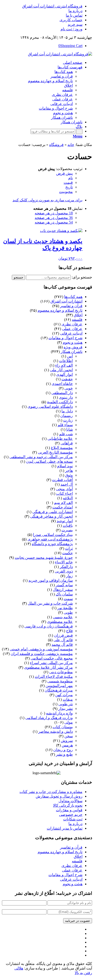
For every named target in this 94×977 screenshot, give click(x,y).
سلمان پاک (64, 594)
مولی (68, 722)
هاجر (69, 471)
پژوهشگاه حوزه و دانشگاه (52, 544)
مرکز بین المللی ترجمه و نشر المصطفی (41, 457)
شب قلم (66, 434)
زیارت (68, 420)
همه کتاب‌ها (73, 297)
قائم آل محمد (62, 644)
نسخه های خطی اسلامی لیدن (49, 461)
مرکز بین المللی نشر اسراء (51, 663)
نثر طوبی (65, 704)
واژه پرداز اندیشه (59, 713)
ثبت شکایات (72, 819)
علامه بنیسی (63, 617)
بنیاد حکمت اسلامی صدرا (53, 535)
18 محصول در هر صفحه (54, 213)
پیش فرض (64, 173)
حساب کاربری (71, 20)
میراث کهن (64, 695)
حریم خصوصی (70, 814)
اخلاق (78, 315)
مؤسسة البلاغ (62, 448)
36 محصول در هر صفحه (54, 218)
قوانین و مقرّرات (69, 810)
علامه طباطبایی (60, 438)
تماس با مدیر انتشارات (64, 828)
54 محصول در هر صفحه (54, 222)
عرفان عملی (72, 329)
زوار (69, 576)
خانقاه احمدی (62, 384)
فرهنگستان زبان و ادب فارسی (48, 626)
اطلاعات (66, 361)
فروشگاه (56, 145)
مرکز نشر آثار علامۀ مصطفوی (48, 667)
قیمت (68, 182)
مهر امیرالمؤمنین (59, 686)
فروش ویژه (73, 347)
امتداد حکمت (62, 507)
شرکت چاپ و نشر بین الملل (50, 603)
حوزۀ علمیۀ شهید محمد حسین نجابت (44, 557)
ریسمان (66, 416)
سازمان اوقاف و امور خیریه (50, 580)
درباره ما (75, 11)
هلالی (18, 968)
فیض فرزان (63, 635)
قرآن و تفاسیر (71, 306)
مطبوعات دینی (61, 672)
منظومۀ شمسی (60, 681)
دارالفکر (66, 567)
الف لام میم (63, 503)
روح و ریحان (63, 750)
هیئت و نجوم (72, 342)
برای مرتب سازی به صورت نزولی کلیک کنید (47, 200)
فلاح (69, 631)
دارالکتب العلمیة (60, 402)
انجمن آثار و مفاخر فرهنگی (51, 516)
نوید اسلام (65, 466)
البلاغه (68, 498)
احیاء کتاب (64, 493)
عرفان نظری (71, 324)
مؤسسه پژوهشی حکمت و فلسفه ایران (42, 654)
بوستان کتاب (63, 727)
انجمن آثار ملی (61, 370)
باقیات (68, 525)
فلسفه (77, 319)
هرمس (67, 745)
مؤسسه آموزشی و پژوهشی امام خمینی (41, 649)
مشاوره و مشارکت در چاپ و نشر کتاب (51, 792)
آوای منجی (64, 489)
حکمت (67, 553)
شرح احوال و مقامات (65, 338)
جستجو (18, 277)
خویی (68, 388)
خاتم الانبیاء (64, 562)
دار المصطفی (62, 393)
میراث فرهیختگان (59, 690)
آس (70, 356)
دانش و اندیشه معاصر (55, 731)
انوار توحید (65, 521)
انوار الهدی (64, 374)
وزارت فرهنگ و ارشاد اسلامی (49, 718)
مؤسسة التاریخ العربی (55, 452)
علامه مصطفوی (60, 622)
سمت (68, 599)
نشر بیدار (65, 708)
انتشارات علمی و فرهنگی (52, 512)
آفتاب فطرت (62, 480)
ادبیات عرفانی (71, 333)
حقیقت (67, 379)
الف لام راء (64, 365)
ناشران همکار (71, 352)
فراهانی (66, 443)
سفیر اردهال (63, 590)
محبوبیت (66, 192)
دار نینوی (66, 397)
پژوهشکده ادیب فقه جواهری (50, 539)
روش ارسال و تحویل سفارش (59, 796)
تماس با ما (74, 15)
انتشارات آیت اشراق (66, 301)
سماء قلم (65, 425)
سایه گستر (64, 585)
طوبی (68, 612)
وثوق (69, 475)
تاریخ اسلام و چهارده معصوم (60, 310)
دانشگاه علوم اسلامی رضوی (50, 406)
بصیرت (67, 530)
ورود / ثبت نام (71, 29)
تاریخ (69, 187)
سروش (67, 741)
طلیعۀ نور (65, 608)
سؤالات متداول (70, 801)
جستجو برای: (82, 277)
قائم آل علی (63, 640)
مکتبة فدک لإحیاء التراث (54, 676)
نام (70, 178)
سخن (68, 736)
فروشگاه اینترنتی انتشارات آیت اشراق (52, 6)
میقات (68, 699)
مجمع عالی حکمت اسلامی (52, 658)
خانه (70, 145)
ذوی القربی (64, 571)
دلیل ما (67, 411)
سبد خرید (75, 24)
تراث (69, 548)
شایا (69, 429)
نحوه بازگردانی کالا (67, 805)
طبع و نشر (64, 754)
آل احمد (66, 484)
